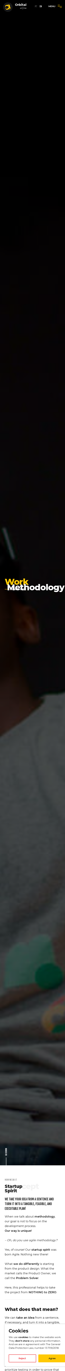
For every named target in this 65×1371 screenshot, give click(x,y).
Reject (22, 1358)
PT (36, 6)
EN (41, 6)
